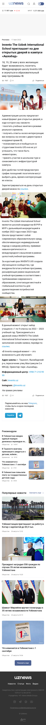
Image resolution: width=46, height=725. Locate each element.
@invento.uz (19, 385)
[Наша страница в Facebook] (25, 701)
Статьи (21, 684)
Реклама (5, 40)
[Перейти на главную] (16, 3)
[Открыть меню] (3, 3)
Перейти (10, 415)
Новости (12, 684)
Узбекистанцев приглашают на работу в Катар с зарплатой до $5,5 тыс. (23, 525)
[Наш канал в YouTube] (31, 701)
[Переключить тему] (41, 3)
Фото (28, 684)
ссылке (24, 189)
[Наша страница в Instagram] (14, 701)
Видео (35, 684)
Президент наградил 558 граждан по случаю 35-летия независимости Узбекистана (21, 567)
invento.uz (13, 380)
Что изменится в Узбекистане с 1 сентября (19, 649)
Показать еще (23, 663)
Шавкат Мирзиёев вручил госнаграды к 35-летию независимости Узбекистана (22, 609)
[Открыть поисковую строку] (28, 3)
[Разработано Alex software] (23, 720)
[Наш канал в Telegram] (20, 701)
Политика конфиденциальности (23, 708)
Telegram (32, 403)
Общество (5, 531)
